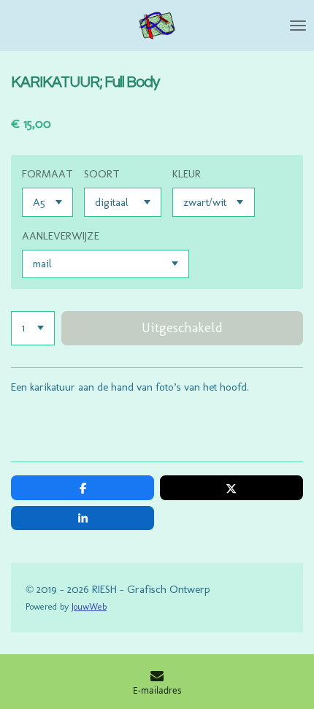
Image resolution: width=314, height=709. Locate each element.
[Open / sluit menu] (298, 25)
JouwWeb (89, 606)
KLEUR (186, 173)
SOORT (102, 173)
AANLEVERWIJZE (60, 235)
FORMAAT (47, 173)
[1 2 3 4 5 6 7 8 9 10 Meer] (33, 328)
